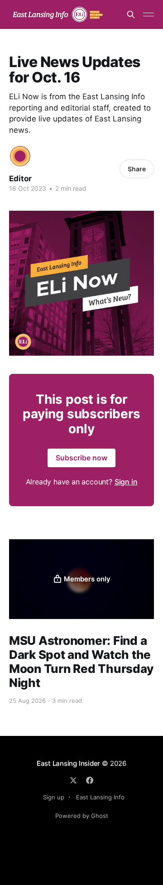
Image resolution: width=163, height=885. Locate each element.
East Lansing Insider (69, 763)
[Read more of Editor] (20, 156)
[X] (73, 780)
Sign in (126, 481)
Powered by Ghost (81, 815)
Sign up (53, 797)
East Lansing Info (100, 797)
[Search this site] (131, 14)
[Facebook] (89, 780)
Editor (20, 178)
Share (137, 169)
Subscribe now (81, 457)
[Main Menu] (148, 14)
